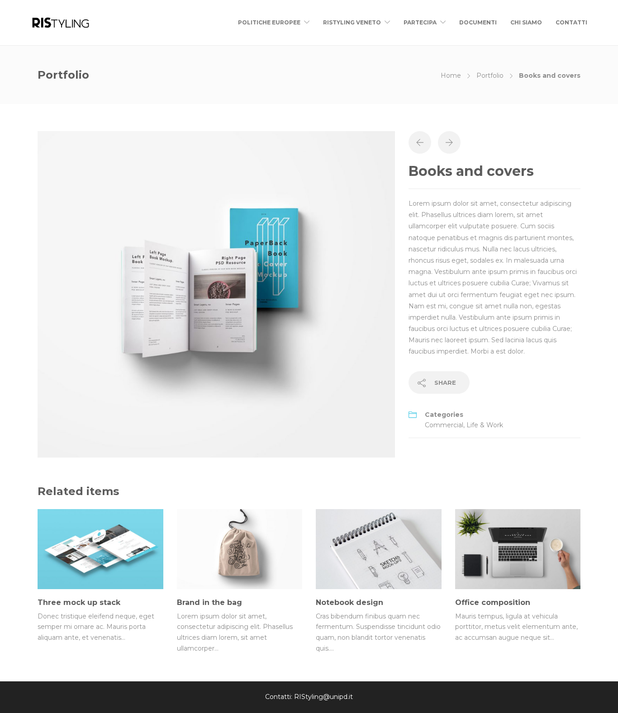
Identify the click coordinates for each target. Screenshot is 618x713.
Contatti (571, 22)
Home (451, 75)
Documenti (478, 22)
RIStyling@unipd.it (323, 697)
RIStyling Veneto (352, 22)
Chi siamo (526, 22)
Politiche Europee (269, 22)
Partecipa (420, 22)
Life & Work (484, 425)
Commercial (444, 425)
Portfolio (490, 75)
